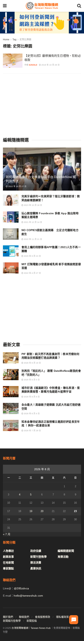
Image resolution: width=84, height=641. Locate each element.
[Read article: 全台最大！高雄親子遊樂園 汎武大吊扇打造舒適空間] (11, 408)
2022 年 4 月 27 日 (32, 273)
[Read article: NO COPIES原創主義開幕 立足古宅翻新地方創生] (11, 233)
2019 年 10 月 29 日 (50, 65)
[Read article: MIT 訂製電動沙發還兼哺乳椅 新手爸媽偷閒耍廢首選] (11, 268)
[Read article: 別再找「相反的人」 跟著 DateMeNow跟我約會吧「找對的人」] (11, 374)
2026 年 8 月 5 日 (31, 380)
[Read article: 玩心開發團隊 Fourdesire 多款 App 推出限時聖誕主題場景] (11, 217)
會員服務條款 (42, 616)
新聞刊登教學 (38, 556)
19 (30, 511)
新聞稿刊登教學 (12, 620)
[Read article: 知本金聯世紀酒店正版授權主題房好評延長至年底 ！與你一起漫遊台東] (11, 425)
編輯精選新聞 (66, 550)
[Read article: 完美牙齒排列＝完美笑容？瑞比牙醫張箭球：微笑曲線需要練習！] (11, 200)
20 (42, 511)
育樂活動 (63, 556)
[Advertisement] (42, 105)
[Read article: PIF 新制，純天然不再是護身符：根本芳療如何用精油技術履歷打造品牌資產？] (11, 357)
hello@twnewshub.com (28, 595)
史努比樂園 (25, 39)
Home (6, 39)
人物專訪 (8, 550)
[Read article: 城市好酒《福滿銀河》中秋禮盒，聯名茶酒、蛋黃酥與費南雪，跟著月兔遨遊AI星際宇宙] (11, 391)
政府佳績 (35, 550)
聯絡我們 (24, 616)
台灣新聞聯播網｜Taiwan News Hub (31, 628)
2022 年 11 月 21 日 (32, 239)
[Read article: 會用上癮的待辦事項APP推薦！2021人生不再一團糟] (11, 251)
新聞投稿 (32, 620)
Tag (14, 39)
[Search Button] (79, 6)
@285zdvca (21, 588)
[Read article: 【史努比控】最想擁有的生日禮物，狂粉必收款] (12, 61)
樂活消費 (35, 562)
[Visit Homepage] (42, 6)
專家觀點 (8, 568)
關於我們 (8, 616)
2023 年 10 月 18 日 (32, 205)
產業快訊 (35, 568)
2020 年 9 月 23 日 (32, 256)
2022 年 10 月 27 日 (17, 186)
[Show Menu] (5, 6)
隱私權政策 (62, 616)
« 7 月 (6, 534)
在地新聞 (8, 562)
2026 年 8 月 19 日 (32, 363)
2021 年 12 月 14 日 (32, 222)
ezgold (33, 65)
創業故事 (8, 556)
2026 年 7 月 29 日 (32, 430)
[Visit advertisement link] (42, 22)
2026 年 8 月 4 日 (31, 397)
